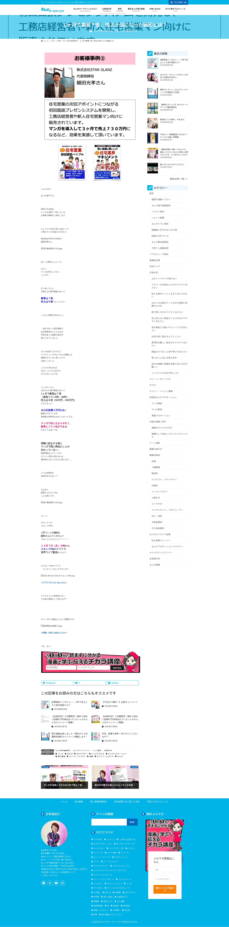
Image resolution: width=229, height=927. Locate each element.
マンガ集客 (97, 750)
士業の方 (155, 497)
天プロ (152, 385)
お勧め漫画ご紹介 (157, 421)
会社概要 (78, 801)
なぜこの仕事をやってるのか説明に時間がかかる (169, 304)
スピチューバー (121, 857)
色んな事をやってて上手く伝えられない (169, 295)
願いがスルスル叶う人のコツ (172, 164)
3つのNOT (98, 839)
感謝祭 (96, 901)
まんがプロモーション (117, 753)
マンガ (60, 753)
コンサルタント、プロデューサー (167, 509)
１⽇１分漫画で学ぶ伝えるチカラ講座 (90, 658)
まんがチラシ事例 (159, 223)
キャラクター (99, 848)
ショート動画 (157, 217)
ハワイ (96, 861)
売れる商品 (108, 897)
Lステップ (111, 839)
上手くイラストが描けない (164, 278)
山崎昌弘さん (122, 897)
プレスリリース (124, 879)
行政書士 (116, 910)
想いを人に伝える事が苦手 (164, 357)
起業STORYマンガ (160, 235)
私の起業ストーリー (161, 540)
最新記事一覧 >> (178, 179)
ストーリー (125, 852)
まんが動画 (154, 564)
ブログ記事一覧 (179, 2)
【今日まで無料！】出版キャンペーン (120, 701)
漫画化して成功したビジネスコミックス (169, 435)
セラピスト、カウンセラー (164, 479)
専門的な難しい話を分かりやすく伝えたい (169, 344)
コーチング (98, 852)
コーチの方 (156, 503)
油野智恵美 (98, 905)
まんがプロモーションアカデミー (167, 546)
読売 (95, 914)
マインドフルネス (114, 883)
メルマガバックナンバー (81, 750)
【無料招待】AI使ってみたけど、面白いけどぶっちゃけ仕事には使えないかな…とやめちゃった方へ (174, 152)
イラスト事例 (157, 211)
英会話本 (127, 905)
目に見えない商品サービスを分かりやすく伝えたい (169, 320)
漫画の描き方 (155, 448)
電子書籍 (61, 756)
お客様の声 (108, 750)
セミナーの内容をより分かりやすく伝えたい (169, 286)
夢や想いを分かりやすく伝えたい (167, 312)
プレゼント (98, 883)
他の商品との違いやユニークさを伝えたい (169, 329)
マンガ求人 (98, 888)
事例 (151, 193)
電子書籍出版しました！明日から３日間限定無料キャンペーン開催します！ (70, 735)
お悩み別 (153, 272)
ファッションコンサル (103, 874)
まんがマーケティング (125, 843)
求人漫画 (120, 901)
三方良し (97, 892)
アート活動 (154, 442)
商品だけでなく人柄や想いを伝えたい (169, 351)
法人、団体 (156, 516)
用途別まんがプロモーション (163, 397)
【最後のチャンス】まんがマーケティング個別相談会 (174, 106)
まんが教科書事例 (159, 241)
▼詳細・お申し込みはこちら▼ (54, 633)
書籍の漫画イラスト (161, 199)
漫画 (91, 756)
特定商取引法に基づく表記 (127, 801)
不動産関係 (156, 522)
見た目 (127, 910)
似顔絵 (118, 892)
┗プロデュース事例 (158, 254)
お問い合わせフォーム (157, 801)
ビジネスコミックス (121, 866)
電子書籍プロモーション (112, 914)
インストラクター (159, 491)
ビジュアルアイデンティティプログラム (110, 870)
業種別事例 (154, 455)
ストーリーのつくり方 (160, 379)
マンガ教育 (156, 409)
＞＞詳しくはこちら (49, 875)
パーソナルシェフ (111, 861)
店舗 (153, 461)
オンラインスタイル (105, 756)
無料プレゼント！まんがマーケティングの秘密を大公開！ (174, 91)
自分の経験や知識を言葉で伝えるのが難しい (169, 365)
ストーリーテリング (102, 857)
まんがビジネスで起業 (160, 534)
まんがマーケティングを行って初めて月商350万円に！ (174, 76)
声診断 (96, 897)
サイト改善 (111, 852)
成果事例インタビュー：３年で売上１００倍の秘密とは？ (70, 703)
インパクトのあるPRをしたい (165, 372)
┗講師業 (155, 467)
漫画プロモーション (161, 415)
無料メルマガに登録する (165, 889)
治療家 (154, 485)
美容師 (116, 905)
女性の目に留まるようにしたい (166, 336)
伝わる (70, 753)
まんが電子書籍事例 (63, 750)
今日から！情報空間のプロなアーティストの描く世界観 (174, 135)
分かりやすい (81, 753)
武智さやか (108, 901)
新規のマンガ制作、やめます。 (173, 119)
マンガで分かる (97, 753)
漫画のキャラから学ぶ (162, 427)
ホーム (64, 801)
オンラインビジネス (77, 756)
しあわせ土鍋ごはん (127, 839)
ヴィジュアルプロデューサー (119, 888)
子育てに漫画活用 (159, 248)
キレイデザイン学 (116, 848)
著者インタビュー (101, 910)
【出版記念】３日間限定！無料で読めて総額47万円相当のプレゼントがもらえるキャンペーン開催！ (70, 719)
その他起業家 (157, 528)
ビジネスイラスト (101, 866)
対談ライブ (154, 266)
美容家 (154, 473)
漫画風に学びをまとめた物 (164, 229)
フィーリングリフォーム (104, 879)
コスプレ (131, 848)
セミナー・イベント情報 (161, 391)
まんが (120, 756)
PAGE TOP (221, 896)
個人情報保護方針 (98, 801)
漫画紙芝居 (154, 260)
